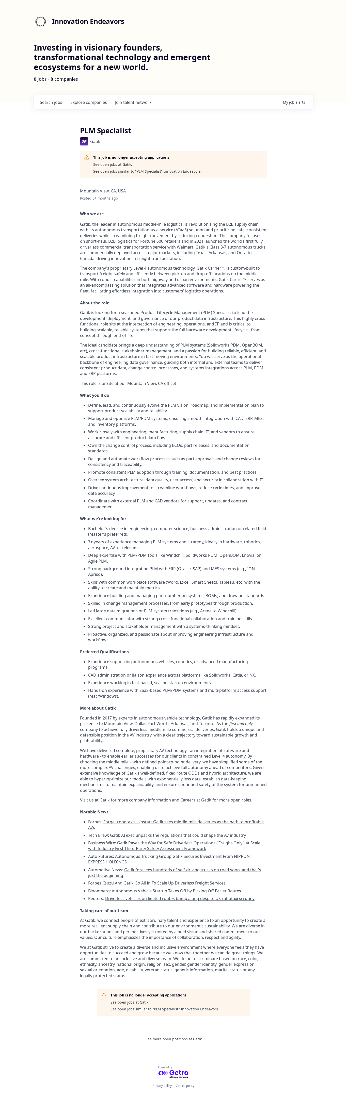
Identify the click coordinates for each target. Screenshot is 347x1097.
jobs (51, 102)
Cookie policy (185, 1086)
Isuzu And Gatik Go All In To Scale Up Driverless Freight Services (164, 883)
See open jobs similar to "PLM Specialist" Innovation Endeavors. (147, 171)
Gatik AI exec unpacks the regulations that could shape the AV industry (178, 835)
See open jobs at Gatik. (112, 164)
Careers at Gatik (195, 800)
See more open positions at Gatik (174, 1039)
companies (88, 102)
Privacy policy (162, 1086)
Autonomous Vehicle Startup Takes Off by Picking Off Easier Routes (176, 891)
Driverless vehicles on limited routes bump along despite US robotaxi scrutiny (180, 898)
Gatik (105, 800)
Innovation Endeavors (88, 21)
